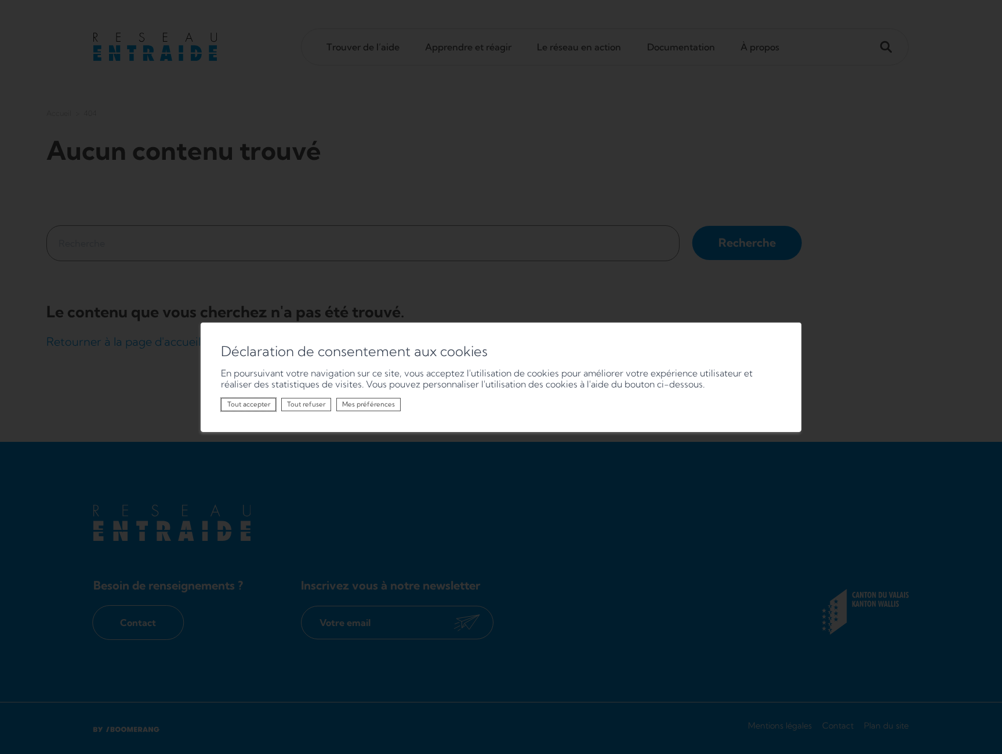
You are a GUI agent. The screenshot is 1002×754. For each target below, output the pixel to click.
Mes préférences (368, 404)
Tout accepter (248, 404)
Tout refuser (306, 404)
